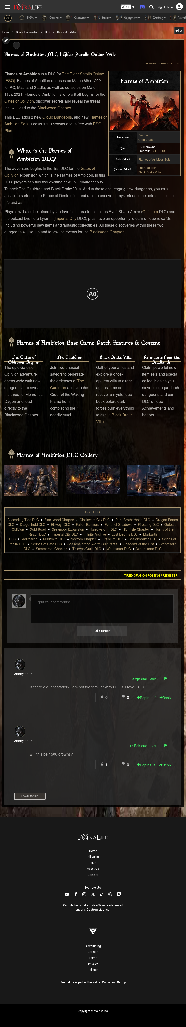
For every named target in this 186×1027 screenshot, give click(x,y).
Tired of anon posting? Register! (151, 575)
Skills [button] (105, 18)
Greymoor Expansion (68, 529)
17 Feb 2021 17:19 (144, 745)
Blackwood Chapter (54, 108)
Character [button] (80, 18)
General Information (27, 32)
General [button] (54, 18)
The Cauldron (147, 168)
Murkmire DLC (54, 539)
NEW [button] (30, 18)
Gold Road (38, 529)
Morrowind (29, 539)
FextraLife (67, 982)
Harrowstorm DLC (103, 529)
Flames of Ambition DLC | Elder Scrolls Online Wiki (60, 55)
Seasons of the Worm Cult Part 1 (92, 543)
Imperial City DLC (64, 534)
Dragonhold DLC (32, 524)
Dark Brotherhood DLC (132, 519)
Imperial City (65, 218)
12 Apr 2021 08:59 (144, 678)
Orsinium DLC (112, 539)
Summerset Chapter (51, 548)
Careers (93, 952)
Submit (104, 630)
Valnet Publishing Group (109, 982)
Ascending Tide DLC (23, 519)
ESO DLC (92, 511)
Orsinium (150, 211)
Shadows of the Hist (138, 543)
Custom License (98, 909)
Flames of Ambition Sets (154, 159)
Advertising (93, 946)
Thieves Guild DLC (86, 548)
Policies (93, 970)
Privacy (93, 963)
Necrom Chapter (83, 539)
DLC (47, 32)
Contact (93, 875)
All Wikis (93, 857)
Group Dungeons (57, 117)
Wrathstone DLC (149, 548)
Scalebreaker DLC (142, 539)
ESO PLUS (158, 151)
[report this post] (166, 678)
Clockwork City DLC (95, 519)
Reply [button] (167, 697)
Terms (93, 958)
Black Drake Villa (149, 172)
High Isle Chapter (136, 529)
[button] (127, 7)
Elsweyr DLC (60, 524)
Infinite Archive (95, 534)
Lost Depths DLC (125, 534)
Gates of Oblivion (67, 32)
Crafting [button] (157, 18)
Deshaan (144, 135)
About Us (93, 868)
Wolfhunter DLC (119, 548)
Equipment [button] (130, 18)
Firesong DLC (148, 524)
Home (5, 32)
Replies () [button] (148, 697)
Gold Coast (145, 139)
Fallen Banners (87, 524)
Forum (93, 863)
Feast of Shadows (118, 524)
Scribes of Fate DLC (46, 543)
